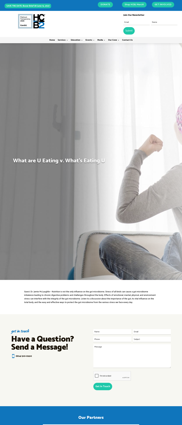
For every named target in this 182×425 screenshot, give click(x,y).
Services (62, 40)
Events (89, 40)
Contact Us (127, 40)
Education (75, 40)
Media (100, 40)
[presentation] (112, 376)
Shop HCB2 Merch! (134, 4)
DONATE (105, 4)
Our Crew (112, 40)
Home (52, 40)
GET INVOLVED (163, 4)
